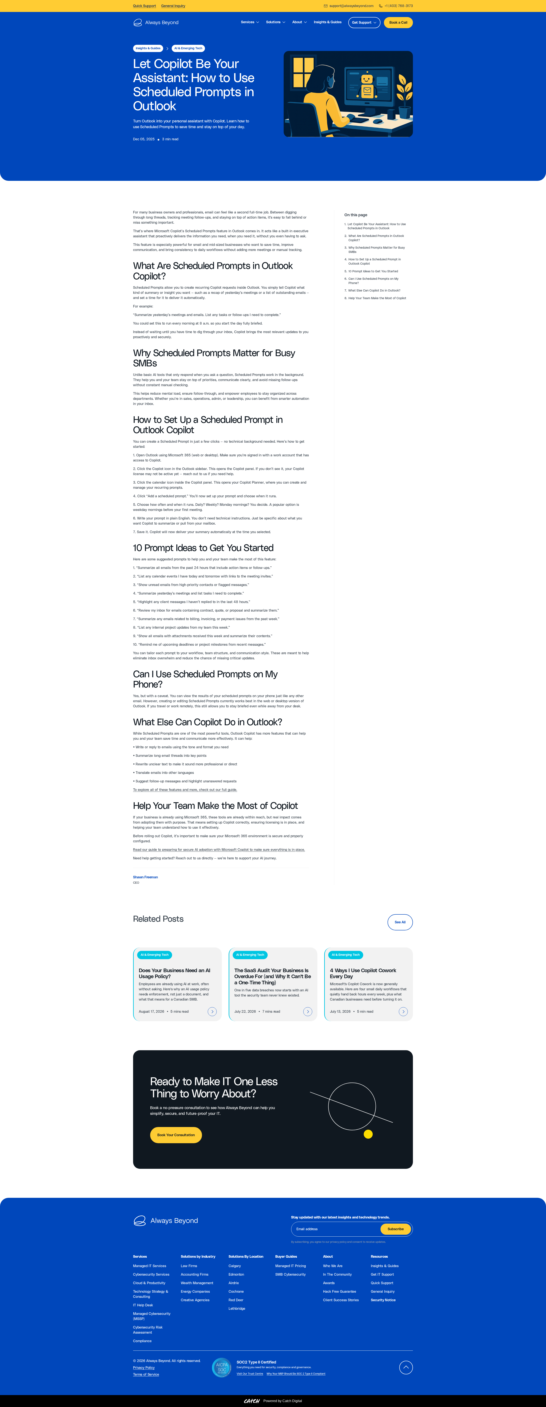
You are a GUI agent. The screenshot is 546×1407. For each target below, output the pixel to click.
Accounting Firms (194, 1274)
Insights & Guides (385, 1266)
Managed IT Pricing (290, 1266)
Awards (329, 1283)
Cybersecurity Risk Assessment (148, 1330)
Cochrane (236, 1291)
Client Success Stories (341, 1300)
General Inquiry (383, 1291)
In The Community (337, 1274)
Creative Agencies (195, 1300)
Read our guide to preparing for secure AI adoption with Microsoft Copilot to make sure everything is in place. (219, 849)
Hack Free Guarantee (339, 1291)
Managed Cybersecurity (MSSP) (151, 1316)
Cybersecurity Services (151, 1274)
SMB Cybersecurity (290, 1274)
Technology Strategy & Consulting (150, 1294)
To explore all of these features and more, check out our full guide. (185, 790)
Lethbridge (237, 1308)
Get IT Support (382, 1274)
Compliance (142, 1341)
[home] (156, 22)
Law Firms (189, 1266)
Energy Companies (195, 1291)
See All (400, 922)
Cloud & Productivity (149, 1283)
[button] (250, 23)
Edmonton (236, 1274)
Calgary (235, 1266)
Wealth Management (197, 1283)
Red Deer (236, 1300)
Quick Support (382, 1283)
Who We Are (333, 1266)
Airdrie (234, 1283)
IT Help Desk (143, 1305)
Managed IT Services (149, 1266)
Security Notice (383, 1300)
